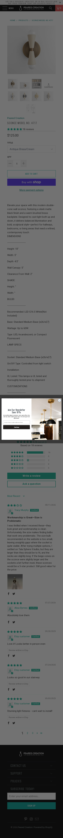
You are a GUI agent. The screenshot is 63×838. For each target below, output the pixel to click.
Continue (16, 427)
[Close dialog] (59, 400)
